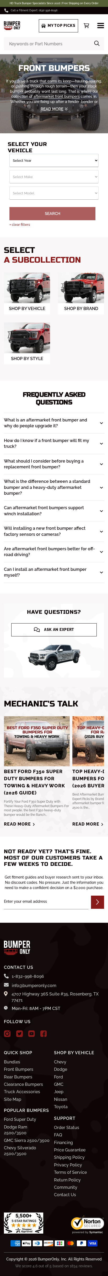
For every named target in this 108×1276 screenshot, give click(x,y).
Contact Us (65, 1194)
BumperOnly (48, 1259)
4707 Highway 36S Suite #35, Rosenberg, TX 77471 (55, 997)
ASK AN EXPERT (59, 629)
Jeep (58, 1091)
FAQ (58, 1134)
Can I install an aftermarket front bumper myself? (45, 572)
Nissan (60, 1099)
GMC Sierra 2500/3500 (27, 1140)
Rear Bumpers (18, 1076)
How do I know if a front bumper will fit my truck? (46, 443)
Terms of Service (70, 1172)
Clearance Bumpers (23, 1084)
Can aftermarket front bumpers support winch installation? (44, 510)
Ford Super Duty (20, 1119)
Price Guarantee (69, 1149)
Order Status (66, 1127)
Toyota (61, 1106)
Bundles (12, 1061)
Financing (63, 1142)
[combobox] (54, 43)
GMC (58, 1084)
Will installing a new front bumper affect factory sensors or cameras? (44, 531)
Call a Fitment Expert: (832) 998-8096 (34, 10)
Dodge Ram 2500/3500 (15, 1130)
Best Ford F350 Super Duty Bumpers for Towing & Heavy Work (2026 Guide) (34, 782)
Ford (58, 1076)
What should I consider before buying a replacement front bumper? (44, 464)
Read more (17, 824)
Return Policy (67, 1179)
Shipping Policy (69, 1157)
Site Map (12, 1099)
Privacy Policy (68, 1164)
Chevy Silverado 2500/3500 (20, 1150)
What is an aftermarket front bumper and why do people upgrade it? (45, 423)
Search (52, 213)
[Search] (97, 44)
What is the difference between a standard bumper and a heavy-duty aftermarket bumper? (47, 487)
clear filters (19, 225)
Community (65, 1187)
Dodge (60, 1069)
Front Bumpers (18, 1069)
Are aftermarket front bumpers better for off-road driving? (49, 551)
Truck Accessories (22, 1091)
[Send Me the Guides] (97, 902)
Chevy (60, 1061)
